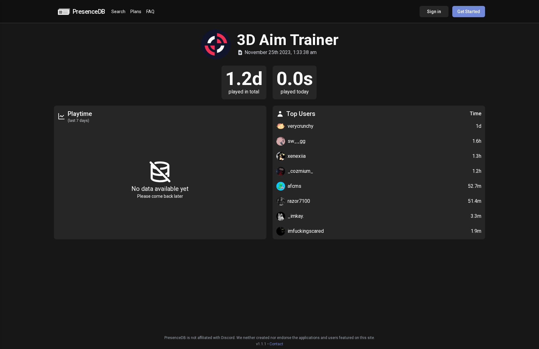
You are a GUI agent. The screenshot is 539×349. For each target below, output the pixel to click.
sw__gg (296, 141)
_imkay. (296, 216)
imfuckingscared (306, 231)
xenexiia (297, 156)
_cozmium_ (300, 171)
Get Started (468, 11)
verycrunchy (300, 126)
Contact (276, 344)
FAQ (150, 11)
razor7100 (299, 201)
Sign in (434, 11)
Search (118, 11)
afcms (294, 186)
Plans (135, 11)
